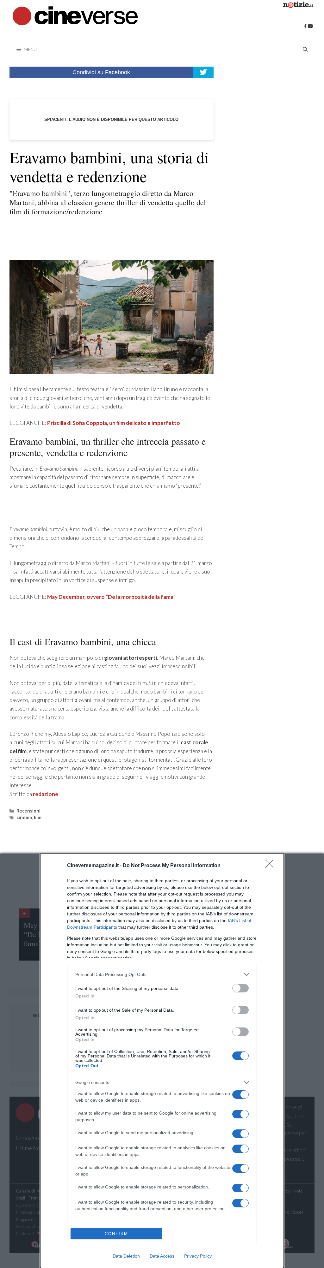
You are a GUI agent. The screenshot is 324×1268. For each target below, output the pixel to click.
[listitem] (162, 974)
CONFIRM (116, 1233)
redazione (45, 794)
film (37, 817)
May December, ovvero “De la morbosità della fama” (111, 596)
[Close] (271, 866)
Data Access (162, 1256)
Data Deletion (126, 1256)
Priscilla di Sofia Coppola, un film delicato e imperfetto (113, 423)
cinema (24, 817)
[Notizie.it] (298, 6)
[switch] (240, 988)
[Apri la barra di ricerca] (305, 49)
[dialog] (162, 1061)
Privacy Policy (198, 1256)
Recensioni (28, 810)
